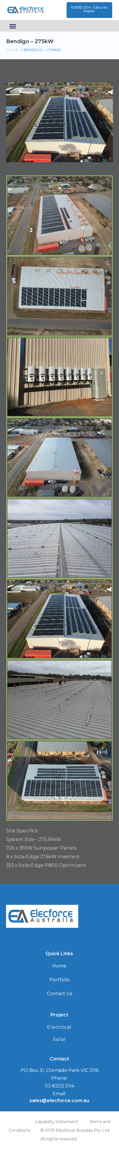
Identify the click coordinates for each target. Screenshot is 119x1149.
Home (13, 50)
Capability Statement (56, 1121)
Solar (59, 1039)
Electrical (59, 1027)
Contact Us (59, 993)
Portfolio (59, 979)
